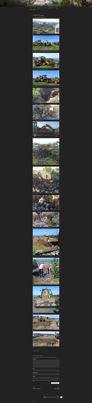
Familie (38, 9)
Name (34, 368)
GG (39, 14)
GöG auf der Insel (41, 3)
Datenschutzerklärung (33, 9)
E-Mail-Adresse (35, 372)
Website (34, 376)
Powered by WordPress (34, 401)
